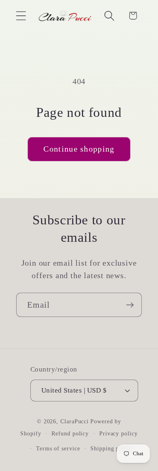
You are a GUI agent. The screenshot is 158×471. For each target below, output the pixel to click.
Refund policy (70, 433)
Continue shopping (78, 149)
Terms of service (58, 448)
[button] (20, 15)
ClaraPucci (74, 421)
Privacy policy (118, 433)
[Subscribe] (129, 305)
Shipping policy (111, 448)
